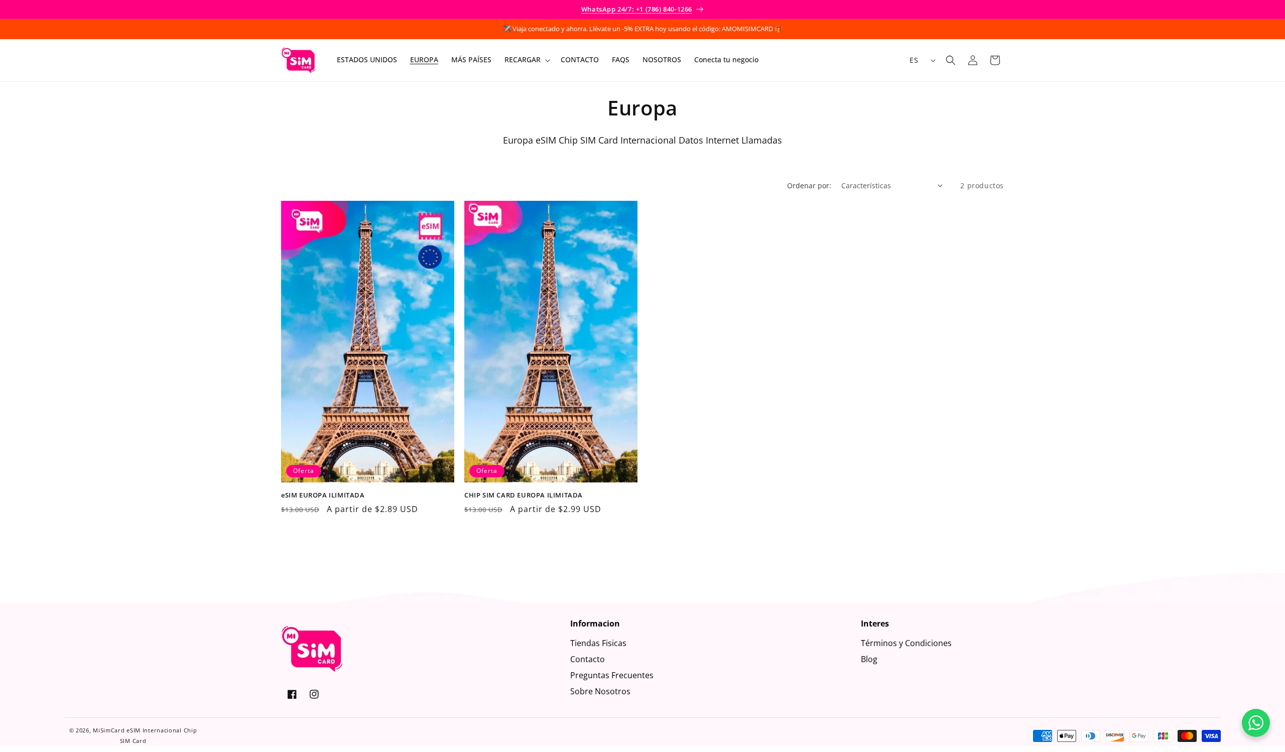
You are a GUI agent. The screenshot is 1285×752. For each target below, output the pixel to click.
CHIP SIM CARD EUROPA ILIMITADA (523, 494)
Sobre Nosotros (600, 691)
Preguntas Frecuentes (612, 675)
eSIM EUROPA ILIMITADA (323, 494)
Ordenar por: (809, 185)
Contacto (587, 659)
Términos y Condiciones (906, 643)
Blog (869, 659)
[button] (526, 60)
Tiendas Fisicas (598, 643)
